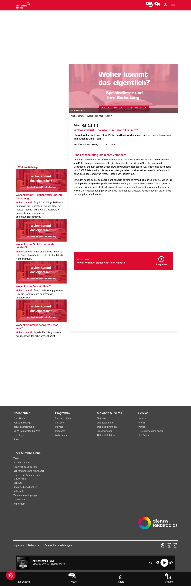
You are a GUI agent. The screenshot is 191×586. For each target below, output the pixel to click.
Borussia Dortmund (23, 426)
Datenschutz (20, 499)
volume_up (150, 563)
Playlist (59, 426)
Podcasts (60, 431)
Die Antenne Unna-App (25, 466)
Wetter (141, 422)
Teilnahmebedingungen (25, 495)
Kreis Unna (19, 418)
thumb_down (158, 562)
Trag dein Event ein (107, 426)
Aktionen (101, 418)
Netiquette (18, 491)
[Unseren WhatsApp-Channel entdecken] (163, 545)
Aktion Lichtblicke (106, 435)
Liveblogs (18, 435)
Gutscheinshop (105, 431)
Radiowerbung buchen (25, 487)
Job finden (144, 435)
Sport (16, 439)
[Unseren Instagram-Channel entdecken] (175, 545)
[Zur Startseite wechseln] (23, 5)
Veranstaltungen (105, 422)
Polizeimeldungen (22, 422)
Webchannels (62, 435)
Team (16, 458)
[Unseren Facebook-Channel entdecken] (169, 545)
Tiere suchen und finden (151, 431)
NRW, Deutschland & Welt (26, 431)
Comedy (59, 422)
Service (142, 418)
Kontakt (17, 482)
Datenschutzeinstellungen (58, 545)
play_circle (164, 562)
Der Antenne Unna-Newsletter (28, 470)
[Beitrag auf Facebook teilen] (84, 125)
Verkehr (142, 426)
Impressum (19, 503)
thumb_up (171, 562)
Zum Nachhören (63, 418)
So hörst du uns (21, 462)
